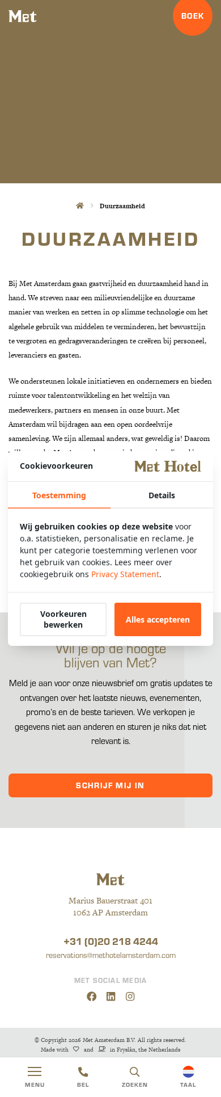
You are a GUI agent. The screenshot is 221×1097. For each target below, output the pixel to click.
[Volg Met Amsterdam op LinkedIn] (111, 996)
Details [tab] (161, 495)
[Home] (79, 205)
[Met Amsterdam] (22, 16)
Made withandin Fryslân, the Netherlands (110, 1049)
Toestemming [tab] (59, 495)
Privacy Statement (125, 574)
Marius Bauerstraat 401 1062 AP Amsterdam (110, 906)
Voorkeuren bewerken (63, 619)
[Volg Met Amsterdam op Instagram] (130, 996)
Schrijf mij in (110, 785)
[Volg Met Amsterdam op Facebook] (91, 996)
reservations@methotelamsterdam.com (111, 954)
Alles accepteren (158, 619)
